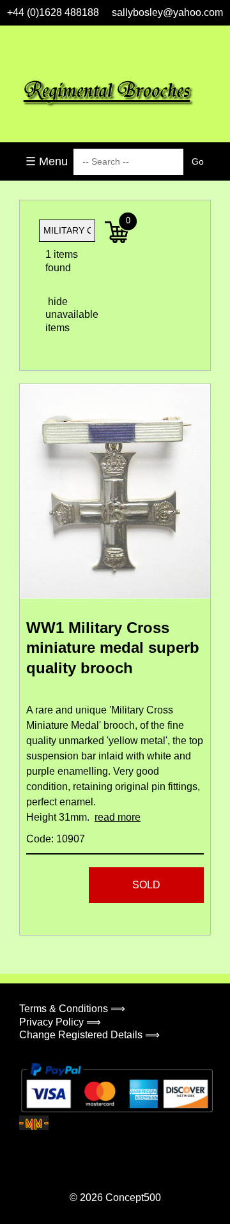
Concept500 (133, 1197)
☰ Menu (47, 161)
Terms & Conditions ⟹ (72, 1008)
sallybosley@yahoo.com (167, 12)
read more (118, 817)
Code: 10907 (55, 838)
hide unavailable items (56, 315)
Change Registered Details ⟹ (89, 1034)
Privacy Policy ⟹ (60, 1022)
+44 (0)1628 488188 (53, 12)
